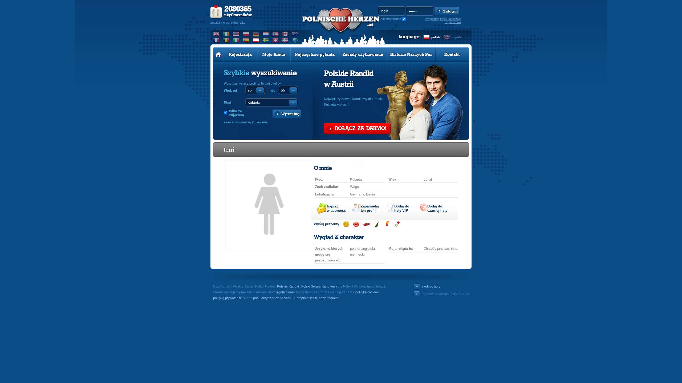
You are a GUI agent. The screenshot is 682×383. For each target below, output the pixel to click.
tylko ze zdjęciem (236, 113)
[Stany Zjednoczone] (236, 33)
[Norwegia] (275, 33)
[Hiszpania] (246, 40)
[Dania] (285, 40)
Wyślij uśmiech (346, 224)
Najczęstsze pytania (315, 54)
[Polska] (246, 33)
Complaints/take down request (316, 298)
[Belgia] (226, 40)
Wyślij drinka (387, 224)
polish (435, 37)
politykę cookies (367, 292)
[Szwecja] (265, 40)
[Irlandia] (226, 33)
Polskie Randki (288, 286)
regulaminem (285, 292)
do (273, 91)
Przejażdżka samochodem (366, 224)
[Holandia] (265, 33)
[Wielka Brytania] (216, 33)
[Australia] (295, 33)
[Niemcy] (256, 33)
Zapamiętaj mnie (390, 18)
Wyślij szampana (377, 224)
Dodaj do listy (401, 208)
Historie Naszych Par (411, 54)
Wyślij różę (397, 224)
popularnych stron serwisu (272, 298)
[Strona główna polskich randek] (218, 54)
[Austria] (256, 40)
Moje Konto (273, 54)
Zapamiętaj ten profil (370, 208)
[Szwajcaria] (275, 40)
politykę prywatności (227, 298)
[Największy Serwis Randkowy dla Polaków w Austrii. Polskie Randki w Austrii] (341, 26)
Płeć (227, 103)
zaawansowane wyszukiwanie (246, 122)
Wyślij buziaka (356, 224)
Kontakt (452, 54)
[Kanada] (285, 33)
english (456, 37)
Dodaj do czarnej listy (437, 208)
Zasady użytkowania (363, 54)
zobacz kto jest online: (227, 22)
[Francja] (216, 40)
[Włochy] (236, 40)
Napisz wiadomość (336, 208)
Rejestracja (240, 54)
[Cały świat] (295, 40)
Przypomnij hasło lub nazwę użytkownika (443, 20)
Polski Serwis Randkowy (319, 286)
